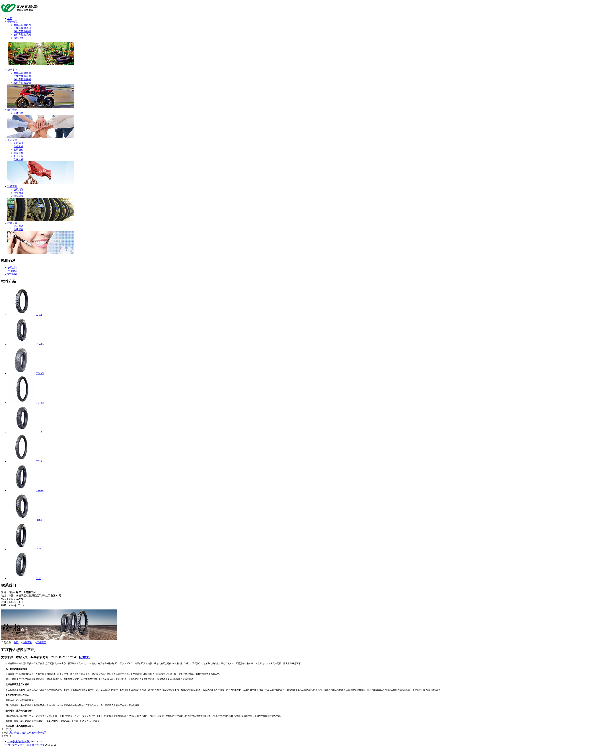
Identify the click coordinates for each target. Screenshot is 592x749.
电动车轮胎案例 (22, 79)
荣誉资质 (18, 153)
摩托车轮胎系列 (22, 25)
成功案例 (12, 69)
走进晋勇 (12, 140)
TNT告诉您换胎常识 (18, 741)
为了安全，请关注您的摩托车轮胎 (27, 732)
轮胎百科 (12, 186)
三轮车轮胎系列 (22, 28)
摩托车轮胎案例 (22, 73)
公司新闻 (18, 189)
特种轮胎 (18, 38)
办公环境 (18, 156)
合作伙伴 (18, 159)
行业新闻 (18, 192)
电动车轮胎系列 (22, 31)
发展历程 (18, 149)
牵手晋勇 (12, 109)
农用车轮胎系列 (22, 34)
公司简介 (18, 143)
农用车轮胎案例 (22, 82)
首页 (9, 18)
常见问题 (18, 196)
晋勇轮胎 (12, 21)
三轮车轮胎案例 (22, 76)
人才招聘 (18, 113)
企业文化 (18, 146)
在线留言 (18, 229)
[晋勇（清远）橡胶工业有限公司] (19, 10)
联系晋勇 (12, 223)
